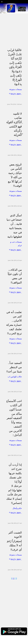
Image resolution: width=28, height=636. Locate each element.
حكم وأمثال (17, 508)
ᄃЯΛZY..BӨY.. (15, 94)
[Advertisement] (14, 27)
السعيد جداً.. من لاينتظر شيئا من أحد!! (14, 367)
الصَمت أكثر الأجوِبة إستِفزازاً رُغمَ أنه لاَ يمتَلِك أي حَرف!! (14, 541)
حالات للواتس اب (15, 377)
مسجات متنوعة (15, 89)
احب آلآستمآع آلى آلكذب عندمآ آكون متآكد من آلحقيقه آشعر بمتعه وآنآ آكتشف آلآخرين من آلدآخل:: (14, 418)
